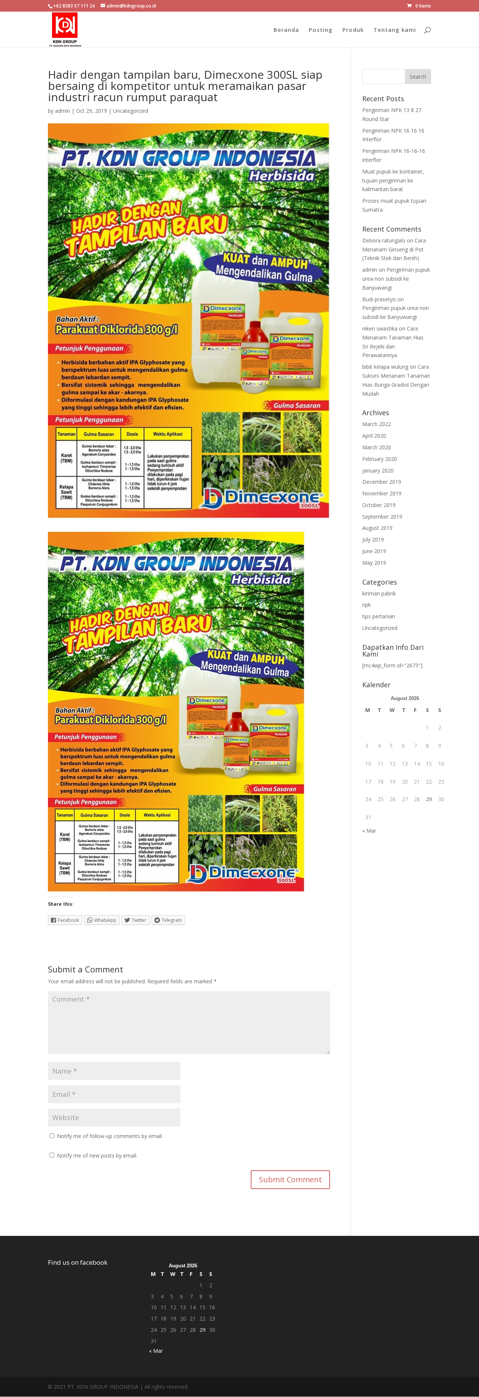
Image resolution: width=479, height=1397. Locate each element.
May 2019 (374, 562)
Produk (353, 30)
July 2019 (373, 539)
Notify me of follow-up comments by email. (110, 1136)
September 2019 (382, 516)
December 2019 (381, 481)
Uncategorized (130, 110)
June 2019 (374, 551)
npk (366, 604)
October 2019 (379, 505)
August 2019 (377, 527)
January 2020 (378, 470)
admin (62, 110)
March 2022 (376, 424)
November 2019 (382, 493)
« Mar (369, 830)
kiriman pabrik (379, 593)
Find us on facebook (77, 1262)
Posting (321, 30)
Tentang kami (394, 30)
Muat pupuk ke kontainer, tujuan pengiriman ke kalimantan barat (393, 180)
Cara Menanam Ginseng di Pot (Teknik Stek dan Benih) (394, 249)
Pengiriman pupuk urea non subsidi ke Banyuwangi (396, 278)
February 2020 (379, 458)
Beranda (286, 30)
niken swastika (379, 328)
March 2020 (376, 447)
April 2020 (374, 435)
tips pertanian (378, 616)
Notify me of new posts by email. (97, 1155)
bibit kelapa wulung (385, 366)
